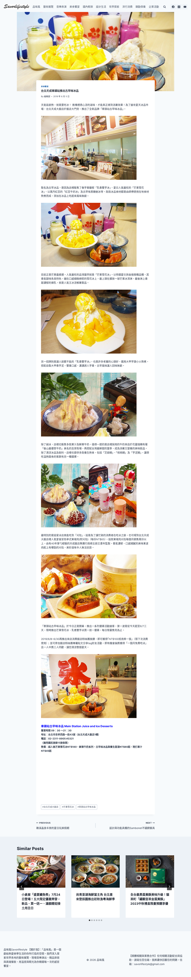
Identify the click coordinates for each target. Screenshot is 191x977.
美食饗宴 (75, 6)
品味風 (36, 6)
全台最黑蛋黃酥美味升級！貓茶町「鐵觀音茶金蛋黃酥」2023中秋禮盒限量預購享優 (149, 899)
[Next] (169, 886)
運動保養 (140, 6)
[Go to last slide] (21, 886)
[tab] (89, 920)
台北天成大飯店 (50, 807)
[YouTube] (184, 6)
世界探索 (114, 6)
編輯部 (47, 96)
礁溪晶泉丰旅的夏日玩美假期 (52, 826)
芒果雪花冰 (68, 807)
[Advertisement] (95, 779)
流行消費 (127, 6)
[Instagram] (179, 6)
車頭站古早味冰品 (87, 807)
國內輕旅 (88, 6)
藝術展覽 (48, 6)
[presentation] (41, 871)
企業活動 (154, 6)
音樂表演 (61, 6)
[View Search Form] (164, 7)
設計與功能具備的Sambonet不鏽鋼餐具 (132, 826)
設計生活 (101, 6)
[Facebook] (173, 6)
